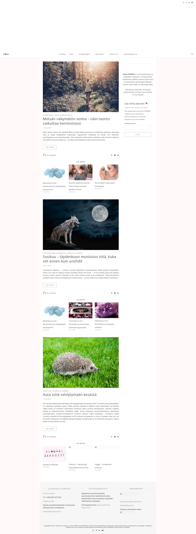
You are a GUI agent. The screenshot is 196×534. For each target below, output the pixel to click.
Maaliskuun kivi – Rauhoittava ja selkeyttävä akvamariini (54, 186)
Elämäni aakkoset (50, 464)
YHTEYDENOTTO (130, 54)
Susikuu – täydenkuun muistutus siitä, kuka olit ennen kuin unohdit (79, 258)
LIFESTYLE (114, 54)
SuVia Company (49, 493)
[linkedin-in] (189, 2)
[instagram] (183, 2)
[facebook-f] (186, 2)
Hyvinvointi (48, 115)
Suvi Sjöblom (51, 155)
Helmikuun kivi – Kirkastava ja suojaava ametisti (104, 324)
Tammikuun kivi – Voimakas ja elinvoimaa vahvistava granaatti (79, 324)
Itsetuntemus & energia (54, 253)
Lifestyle (47, 391)
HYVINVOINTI (84, 54)
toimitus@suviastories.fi (52, 511)
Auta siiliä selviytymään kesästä (70, 394)
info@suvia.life (48, 501)
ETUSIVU (62, 54)
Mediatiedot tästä (127, 505)
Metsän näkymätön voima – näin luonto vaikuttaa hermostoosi (76, 121)
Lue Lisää (50, 147)
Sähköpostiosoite (130, 123)
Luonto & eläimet (74, 253)
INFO (71, 54)
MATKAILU (100, 54)
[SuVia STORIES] (98, 28)
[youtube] (192, 2)
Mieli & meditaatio (63, 115)
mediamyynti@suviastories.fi (131, 501)
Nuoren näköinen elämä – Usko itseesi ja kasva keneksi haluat (80, 186)
